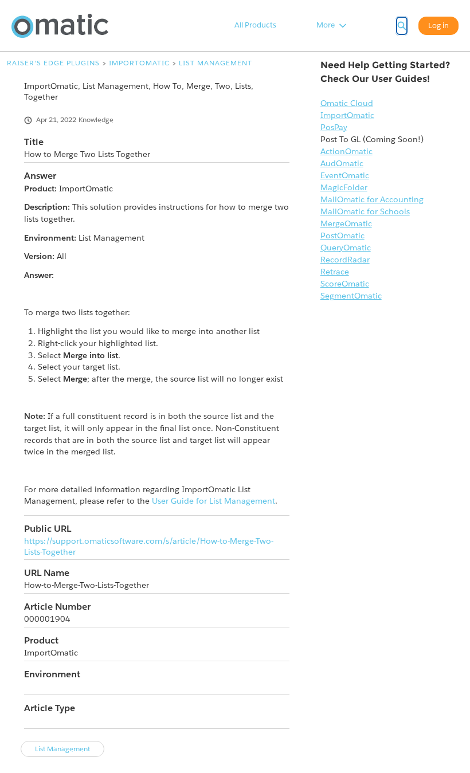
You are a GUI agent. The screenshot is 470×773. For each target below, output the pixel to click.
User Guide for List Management (213, 501)
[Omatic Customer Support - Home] (59, 26)
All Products (255, 25)
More (325, 25)
